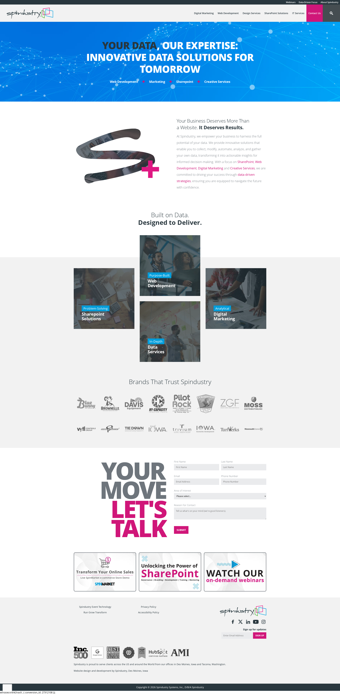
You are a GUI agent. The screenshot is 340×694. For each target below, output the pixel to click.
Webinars (291, 2)
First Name (180, 461)
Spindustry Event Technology (95, 606)
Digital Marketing (204, 13)
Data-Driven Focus (308, 2)
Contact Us (314, 13)
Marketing (157, 81)
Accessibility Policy (148, 612)
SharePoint (245, 162)
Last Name (227, 461)
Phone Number (229, 476)
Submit (181, 530)
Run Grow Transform (95, 612)
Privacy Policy (148, 606)
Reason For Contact (185, 505)
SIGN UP (259, 635)
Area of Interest (182, 490)
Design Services (251, 13)
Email (177, 476)
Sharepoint (184, 81)
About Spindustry (329, 2)
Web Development (228, 13)
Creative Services (217, 81)
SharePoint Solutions (276, 13)
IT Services (298, 13)
